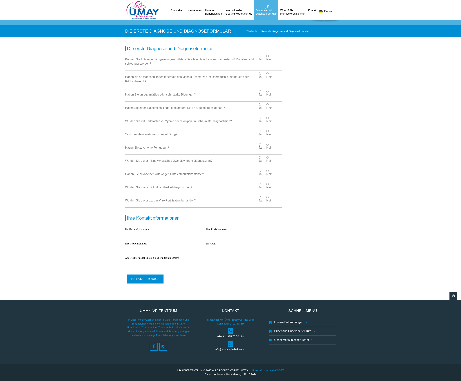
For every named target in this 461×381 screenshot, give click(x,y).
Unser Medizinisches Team (291, 339)
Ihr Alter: (211, 243)
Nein (269, 59)
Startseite (251, 31)
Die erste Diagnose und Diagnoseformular (285, 31)
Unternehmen (193, 10)
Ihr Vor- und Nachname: (137, 229)
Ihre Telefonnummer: (136, 243)
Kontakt (312, 10)
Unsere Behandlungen (288, 322)
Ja (260, 59)
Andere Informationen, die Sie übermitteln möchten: (152, 258)
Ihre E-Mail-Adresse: (217, 229)
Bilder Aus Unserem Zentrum (292, 331)
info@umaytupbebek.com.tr (230, 349)
